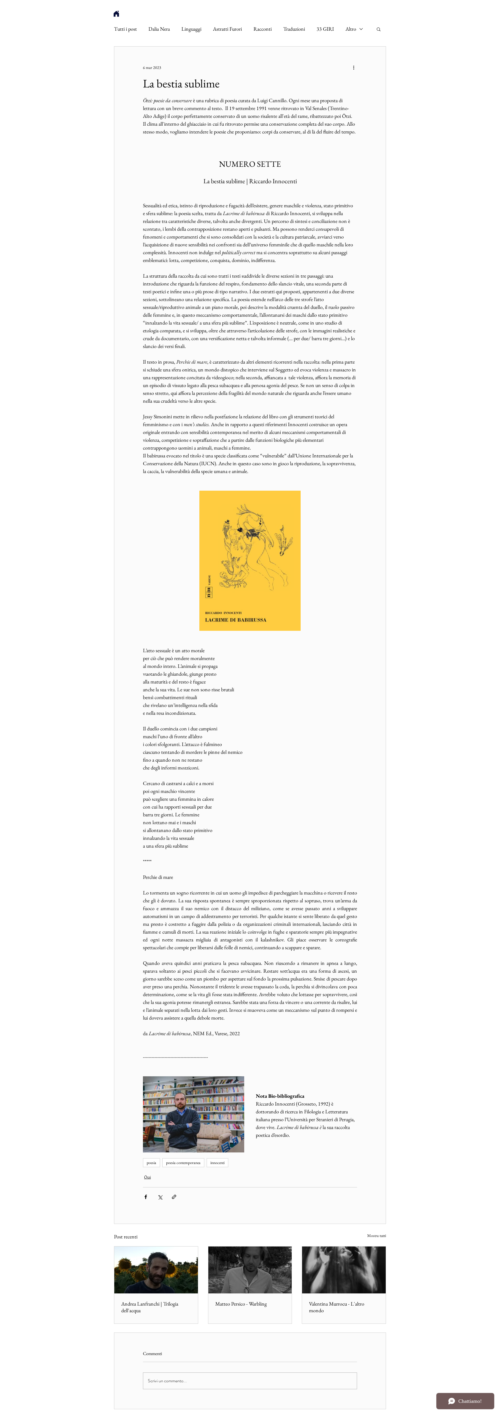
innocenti (217, 1162)
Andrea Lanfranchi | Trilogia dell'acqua (149, 1307)
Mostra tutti (376, 1235)
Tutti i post (125, 29)
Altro (350, 29)
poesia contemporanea (183, 1162)
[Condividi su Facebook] (145, 1197)
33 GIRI (325, 29)
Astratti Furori (227, 29)
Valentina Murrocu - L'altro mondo (336, 1307)
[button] (378, 29)
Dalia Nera (159, 29)
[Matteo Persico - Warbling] (250, 1270)
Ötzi (147, 1177)
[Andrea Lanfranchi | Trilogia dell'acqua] (156, 1270)
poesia (151, 1162)
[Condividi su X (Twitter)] (160, 1197)
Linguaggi (191, 29)
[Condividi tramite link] (174, 1197)
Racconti (262, 29)
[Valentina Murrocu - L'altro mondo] (344, 1270)
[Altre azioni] (353, 67)
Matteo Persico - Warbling (241, 1303)
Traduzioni (294, 29)
